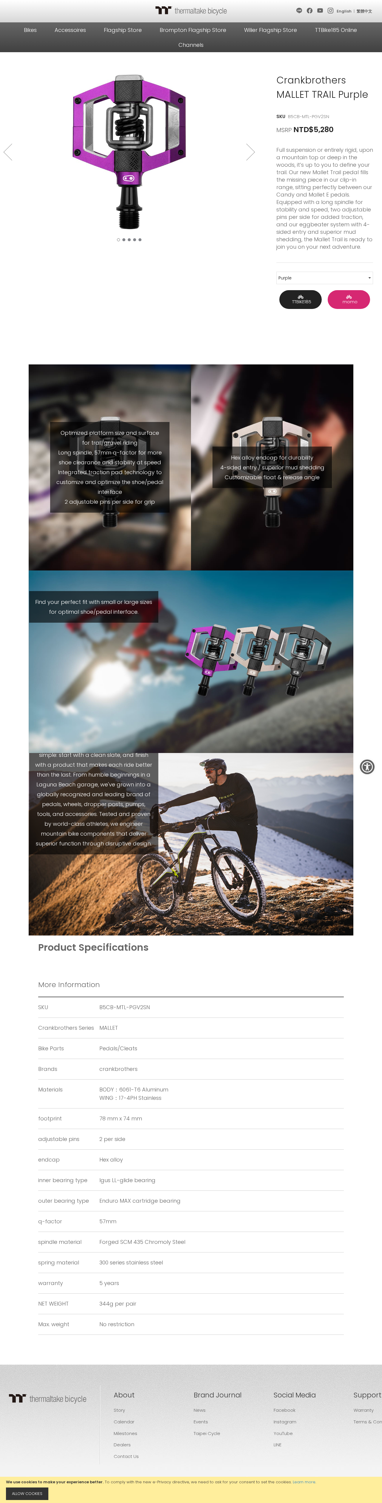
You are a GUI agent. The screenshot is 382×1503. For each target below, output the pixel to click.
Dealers (122, 1445)
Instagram (285, 1422)
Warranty (364, 1410)
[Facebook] (310, 11)
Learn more (304, 1482)
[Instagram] (331, 11)
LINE (277, 1445)
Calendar (124, 1422)
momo (349, 302)
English (344, 11)
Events (201, 1422)
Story (119, 1410)
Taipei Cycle (207, 1433)
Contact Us (126, 1456)
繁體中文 (364, 11)
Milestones (125, 1433)
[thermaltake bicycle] (191, 10)
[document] (191, 1490)
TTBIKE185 (300, 302)
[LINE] (299, 11)
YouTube (283, 1433)
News (200, 1410)
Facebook (284, 1410)
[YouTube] (320, 11)
